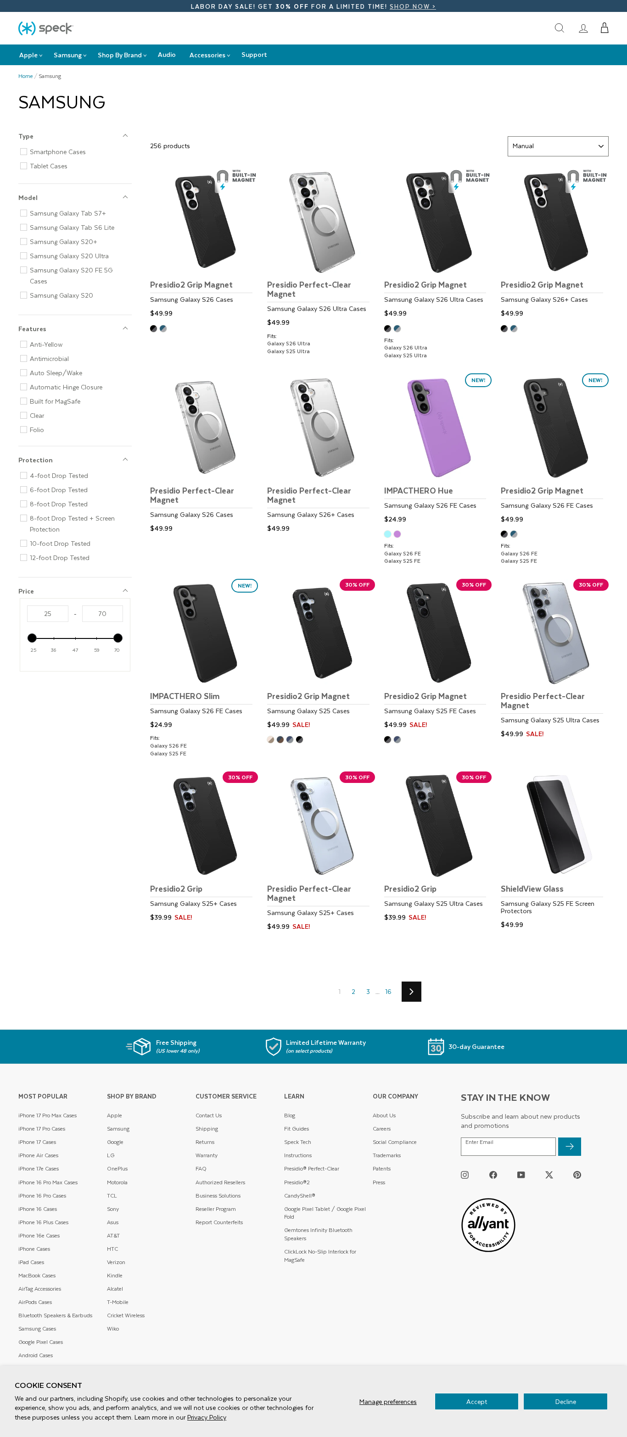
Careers (382, 1128)
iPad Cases (31, 1262)
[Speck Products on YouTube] (521, 1174)
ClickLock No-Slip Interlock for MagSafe (320, 1255)
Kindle (115, 1275)
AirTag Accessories (39, 1288)
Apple (114, 1115)
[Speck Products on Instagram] (465, 1174)
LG (110, 1155)
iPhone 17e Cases (38, 1168)
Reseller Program (216, 1208)
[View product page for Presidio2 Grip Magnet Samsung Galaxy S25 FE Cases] (438, 655)
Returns (205, 1141)
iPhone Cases (34, 1248)
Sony (113, 1208)
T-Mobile (118, 1302)
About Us (384, 1115)
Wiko (113, 1328)
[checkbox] (79, 151)
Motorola (117, 1182)
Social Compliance (395, 1141)
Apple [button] (28, 55)
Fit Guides (296, 1128)
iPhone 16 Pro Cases (42, 1195)
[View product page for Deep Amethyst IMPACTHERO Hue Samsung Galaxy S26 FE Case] (398, 535)
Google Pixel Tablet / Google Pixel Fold (325, 1212)
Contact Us (209, 1115)
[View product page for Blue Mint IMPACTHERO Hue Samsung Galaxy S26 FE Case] (389, 535)
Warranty (207, 1155)
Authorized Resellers (220, 1182)
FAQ (201, 1168)
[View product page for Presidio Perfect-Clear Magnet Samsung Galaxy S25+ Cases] (321, 852)
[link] (583, 28)
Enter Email (479, 1142)
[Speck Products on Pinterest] (577, 1174)
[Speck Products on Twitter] (549, 1174)
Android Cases (35, 1355)
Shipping (207, 1128)
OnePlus (117, 1168)
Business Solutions (218, 1195)
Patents (382, 1168)
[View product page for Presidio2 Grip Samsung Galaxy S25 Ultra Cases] (438, 847)
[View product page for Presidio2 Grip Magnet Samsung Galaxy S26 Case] (204, 244)
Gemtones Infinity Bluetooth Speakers (318, 1234)
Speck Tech (297, 1141)
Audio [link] (167, 54)
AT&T (113, 1235)
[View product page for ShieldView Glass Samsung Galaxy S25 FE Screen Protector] (555, 851)
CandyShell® (299, 1195)
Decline (565, 1401)
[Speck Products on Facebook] (493, 1174)
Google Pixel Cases (40, 1341)
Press (379, 1182)
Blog (289, 1115)
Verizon (116, 1262)
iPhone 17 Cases (37, 1141)
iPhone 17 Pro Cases (41, 1128)
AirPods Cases (35, 1302)
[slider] (32, 638)
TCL (112, 1195)
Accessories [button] (207, 55)
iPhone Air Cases (38, 1155)
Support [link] (254, 54)
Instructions (298, 1155)
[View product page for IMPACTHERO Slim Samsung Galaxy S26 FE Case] (204, 655)
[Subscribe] (569, 1146)
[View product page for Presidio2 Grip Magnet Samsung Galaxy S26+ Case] (555, 244)
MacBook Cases (37, 1275)
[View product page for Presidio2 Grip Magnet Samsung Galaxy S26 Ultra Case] (438, 244)
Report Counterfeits (219, 1222)
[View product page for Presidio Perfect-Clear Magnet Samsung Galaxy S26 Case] (204, 454)
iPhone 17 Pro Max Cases (47, 1115)
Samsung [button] (68, 55)
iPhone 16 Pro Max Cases (48, 1182)
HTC (112, 1248)
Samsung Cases (37, 1328)
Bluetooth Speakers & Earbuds (55, 1315)
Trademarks (387, 1155)
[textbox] (47, 613)
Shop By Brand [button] (120, 55)
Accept (476, 1401)
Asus (112, 1222)
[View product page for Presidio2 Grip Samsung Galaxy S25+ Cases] (204, 847)
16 (388, 991)
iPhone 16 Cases (37, 1208)
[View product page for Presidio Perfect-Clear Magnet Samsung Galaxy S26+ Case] (321, 454)
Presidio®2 (297, 1182)
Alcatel (115, 1288)
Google (115, 1141)
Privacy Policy (206, 1417)
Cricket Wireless (126, 1315)
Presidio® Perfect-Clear (311, 1168)
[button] (604, 28)
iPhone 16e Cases (39, 1235)
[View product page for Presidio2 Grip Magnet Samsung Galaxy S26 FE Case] (555, 449)
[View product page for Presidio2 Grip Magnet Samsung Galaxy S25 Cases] (321, 655)
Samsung (118, 1128)
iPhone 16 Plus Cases (43, 1222)
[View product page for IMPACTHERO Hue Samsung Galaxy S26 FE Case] (438, 449)
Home (25, 76)
